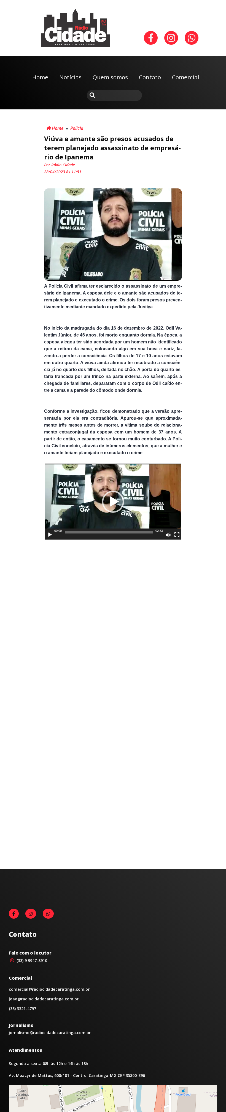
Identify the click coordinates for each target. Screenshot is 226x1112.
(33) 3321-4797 (22, 1008)
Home (40, 77)
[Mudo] (168, 535)
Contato (150, 77)
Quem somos (110, 77)
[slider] (109, 532)
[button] (113, 502)
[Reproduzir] (50, 535)
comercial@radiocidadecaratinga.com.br (49, 989)
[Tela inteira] (177, 535)
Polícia (76, 128)
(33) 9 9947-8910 (31, 960)
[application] (113, 502)
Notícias (70, 77)
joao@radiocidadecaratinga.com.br (44, 998)
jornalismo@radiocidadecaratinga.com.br (50, 1032)
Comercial (185, 77)
